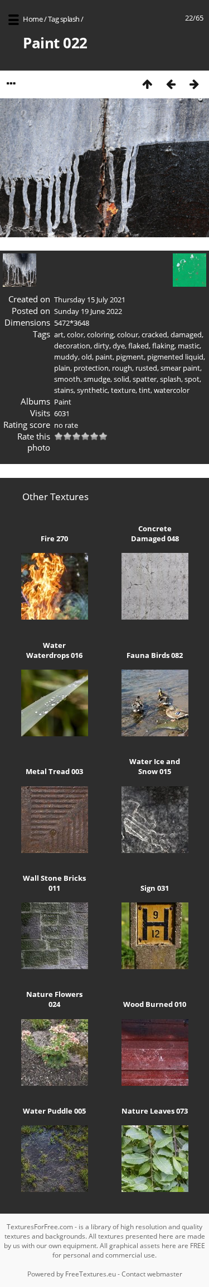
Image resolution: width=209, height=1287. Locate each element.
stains (64, 390)
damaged (186, 335)
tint (144, 390)
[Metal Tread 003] (54, 850)
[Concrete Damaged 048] (155, 617)
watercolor (171, 390)
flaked (138, 346)
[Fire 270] (54, 617)
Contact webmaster (151, 1274)
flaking (163, 346)
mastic (189, 346)
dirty (101, 346)
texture (123, 390)
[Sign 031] (155, 966)
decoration (72, 346)
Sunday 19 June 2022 (88, 311)
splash (70, 19)
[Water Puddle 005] (54, 1189)
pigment (130, 357)
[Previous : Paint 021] (170, 83)
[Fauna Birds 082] (155, 734)
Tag (53, 19)
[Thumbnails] (147, 83)
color (75, 335)
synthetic (92, 390)
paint (104, 357)
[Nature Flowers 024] (54, 1083)
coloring (100, 335)
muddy (66, 357)
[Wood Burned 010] (155, 1083)
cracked (154, 335)
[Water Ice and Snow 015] (155, 850)
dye (119, 346)
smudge (97, 379)
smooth (67, 379)
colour (127, 335)
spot (192, 379)
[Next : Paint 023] (194, 83)
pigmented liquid (175, 357)
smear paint (180, 368)
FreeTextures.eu (90, 1274)
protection (91, 368)
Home (32, 19)
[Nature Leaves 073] (155, 1189)
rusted (146, 368)
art (59, 335)
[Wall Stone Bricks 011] (54, 966)
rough (122, 368)
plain (62, 368)
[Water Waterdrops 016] (54, 734)
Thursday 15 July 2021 (89, 300)
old (86, 357)
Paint (62, 402)
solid (121, 379)
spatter (145, 379)
